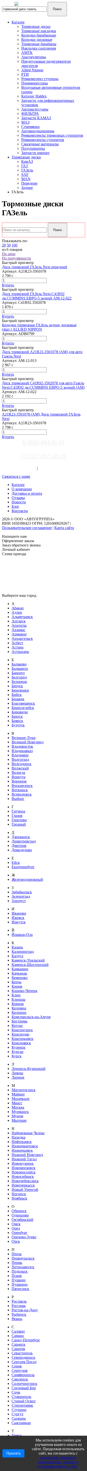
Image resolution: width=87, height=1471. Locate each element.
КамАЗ (27, 161)
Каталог (18, 22)
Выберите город (15, 464)
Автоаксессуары (34, 109)
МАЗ (25, 122)
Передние (29, 183)
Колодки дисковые (36, 39)
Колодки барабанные (38, 35)
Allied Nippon (32, 70)
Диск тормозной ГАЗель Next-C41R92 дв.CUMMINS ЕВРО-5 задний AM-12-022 (37, 296)
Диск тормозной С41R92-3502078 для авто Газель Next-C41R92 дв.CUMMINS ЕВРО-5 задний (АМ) (43, 385)
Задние (27, 188)
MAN (25, 179)
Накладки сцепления (38, 48)
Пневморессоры (34, 83)
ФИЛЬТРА (30, 114)
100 (14, 245)
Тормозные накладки (38, 31)
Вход (32, 468)
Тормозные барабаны (38, 44)
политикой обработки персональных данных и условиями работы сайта (58, 1462)
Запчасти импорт (35, 153)
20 (4, 245)
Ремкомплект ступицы (39, 79)
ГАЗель (27, 170)
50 (9, 245)
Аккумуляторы (33, 57)
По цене (8, 254)
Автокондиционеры (37, 131)
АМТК (27, 53)
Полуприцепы (33, 148)
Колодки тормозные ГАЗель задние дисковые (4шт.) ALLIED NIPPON (39, 327)
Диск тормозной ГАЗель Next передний (34, 267)
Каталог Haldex (34, 96)
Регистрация (49, 468)
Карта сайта (64, 528)
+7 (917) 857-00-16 (43, 456)
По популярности (16, 258)
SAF (25, 174)
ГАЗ (24, 166)
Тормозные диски (36, 26)
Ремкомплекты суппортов (42, 140)
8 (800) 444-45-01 (43, 442)
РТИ (25, 74)
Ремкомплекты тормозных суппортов (52, 135)
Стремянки (30, 127)
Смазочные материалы (40, 144)
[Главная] (32, 7)
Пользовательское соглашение (27, 528)
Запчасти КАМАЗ (36, 118)
